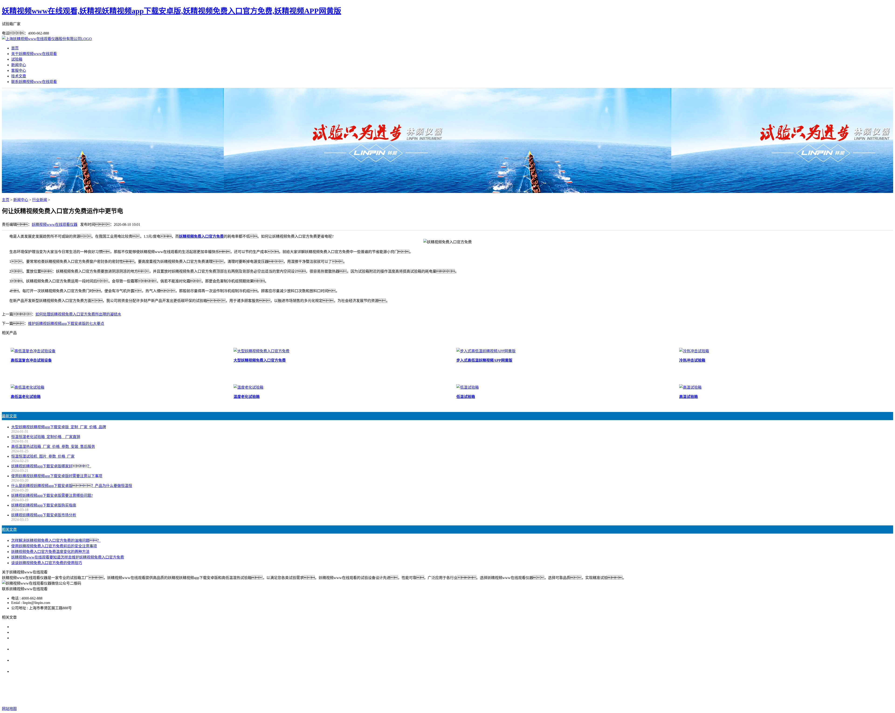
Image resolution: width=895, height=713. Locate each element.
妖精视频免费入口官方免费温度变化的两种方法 (50, 552)
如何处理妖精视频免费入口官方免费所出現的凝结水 (78, 314)
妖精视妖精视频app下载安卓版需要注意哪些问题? (52, 495)
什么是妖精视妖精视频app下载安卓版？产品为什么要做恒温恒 (71, 486)
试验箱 (16, 59)
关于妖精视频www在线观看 (34, 54)
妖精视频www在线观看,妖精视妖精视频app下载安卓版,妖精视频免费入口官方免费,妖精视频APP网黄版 (171, 11)
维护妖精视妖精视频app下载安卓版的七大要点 (66, 324)
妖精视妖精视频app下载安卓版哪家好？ (51, 466)
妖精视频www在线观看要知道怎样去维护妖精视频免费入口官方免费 (67, 557)
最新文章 (9, 416)
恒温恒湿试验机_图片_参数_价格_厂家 (43, 456)
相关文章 (9, 529)
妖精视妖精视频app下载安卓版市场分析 (43, 515)
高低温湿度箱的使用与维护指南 (37, 627)
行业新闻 (39, 200)
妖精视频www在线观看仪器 (54, 224)
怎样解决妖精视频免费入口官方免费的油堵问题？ (56, 540)
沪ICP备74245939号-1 (530, 699)
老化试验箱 (494, 690)
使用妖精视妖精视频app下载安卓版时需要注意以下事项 (56, 476)
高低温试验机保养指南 (29, 632)
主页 (5, 200)
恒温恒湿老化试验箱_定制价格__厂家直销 (45, 437)
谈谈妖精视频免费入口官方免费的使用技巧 (46, 563)
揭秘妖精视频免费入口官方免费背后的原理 (46, 671)
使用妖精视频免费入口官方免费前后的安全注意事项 (54, 546)
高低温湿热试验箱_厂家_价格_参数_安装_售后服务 (53, 447)
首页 (15, 48)
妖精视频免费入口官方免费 (201, 236)
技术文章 (18, 76)
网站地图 (481, 699)
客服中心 (18, 70)
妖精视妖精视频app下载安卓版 (409, 690)
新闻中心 (18, 65)
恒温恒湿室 (516, 690)
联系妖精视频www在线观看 (34, 82)
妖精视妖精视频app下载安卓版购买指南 (43, 505)
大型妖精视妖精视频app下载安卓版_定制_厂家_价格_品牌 (58, 427)
